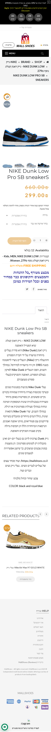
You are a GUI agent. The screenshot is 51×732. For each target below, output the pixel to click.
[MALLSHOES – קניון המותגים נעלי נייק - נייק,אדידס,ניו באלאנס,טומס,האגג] (26, 39)
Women (15, 260)
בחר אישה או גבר (39, 223)
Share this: (42, 289)
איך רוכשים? (38, 622)
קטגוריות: (44, 256)
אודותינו (40, 618)
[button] (7, 97)
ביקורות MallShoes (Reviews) (31, 662)
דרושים (40, 640)
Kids (6, 256)
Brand (25, 61)
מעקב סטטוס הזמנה (35, 658)
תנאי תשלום (38, 627)
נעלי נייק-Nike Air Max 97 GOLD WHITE (26, 567)
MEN (13, 256)
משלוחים (39, 631)
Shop (38, 61)
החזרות (40, 636)
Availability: (42, 250)
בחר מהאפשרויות (25, 579)
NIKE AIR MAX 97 (25, 562)
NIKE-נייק (11, 61)
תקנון (41, 649)
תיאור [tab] (41, 310)
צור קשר (40, 653)
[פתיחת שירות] (4, 727)
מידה (45, 214)
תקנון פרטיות (38, 644)
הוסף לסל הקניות (19, 241)
